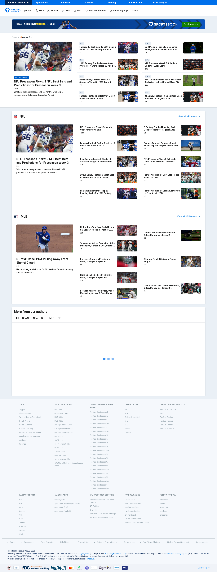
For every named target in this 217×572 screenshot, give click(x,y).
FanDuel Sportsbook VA (99, 481)
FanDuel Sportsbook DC (99, 431)
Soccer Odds (59, 452)
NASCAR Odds (60, 455)
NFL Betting (94, 506)
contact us (89, 559)
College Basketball (132, 417)
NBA (68, 10)
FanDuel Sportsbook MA (99, 450)
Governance (29, 542)
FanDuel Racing (166, 421)
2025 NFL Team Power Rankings (103, 514)
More (135, 10)
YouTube (163, 511)
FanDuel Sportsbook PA (99, 473)
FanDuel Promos (97, 10)
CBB (21, 534)
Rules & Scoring (25, 425)
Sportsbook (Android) (62, 511)
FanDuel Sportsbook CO (99, 424)
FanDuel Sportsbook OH (99, 470)
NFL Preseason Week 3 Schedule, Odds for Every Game (161, 64)
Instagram (164, 507)
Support (22, 409)
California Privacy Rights (107, 542)
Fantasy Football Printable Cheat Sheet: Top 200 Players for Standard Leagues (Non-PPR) (161, 146)
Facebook (164, 500)
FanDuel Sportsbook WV (99, 489)
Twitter (162, 503)
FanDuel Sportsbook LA (99, 447)
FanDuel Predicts (167, 429)
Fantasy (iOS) (59, 500)
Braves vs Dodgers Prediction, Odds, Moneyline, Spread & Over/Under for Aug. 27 (95, 261)
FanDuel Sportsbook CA (99, 420)
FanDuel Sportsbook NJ (99, 462)
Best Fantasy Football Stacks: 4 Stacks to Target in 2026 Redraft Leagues (95, 82)
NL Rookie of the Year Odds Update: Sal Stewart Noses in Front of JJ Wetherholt (97, 230)
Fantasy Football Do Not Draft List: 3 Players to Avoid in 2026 (97, 97)
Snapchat (164, 515)
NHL (79, 10)
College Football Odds (63, 425)
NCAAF (54, 10)
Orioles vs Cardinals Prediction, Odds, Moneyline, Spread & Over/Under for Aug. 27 (159, 235)
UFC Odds (58, 448)
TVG (161, 413)
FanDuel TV (135, 2)
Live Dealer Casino (132, 511)
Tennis (22, 523)
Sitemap (22, 444)
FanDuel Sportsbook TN (99, 477)
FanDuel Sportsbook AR (99, 412)
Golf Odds (58, 440)
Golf (21, 519)
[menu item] (13, 7)
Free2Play (158, 2)
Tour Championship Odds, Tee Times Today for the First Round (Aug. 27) (163, 81)
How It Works (24, 421)
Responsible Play (26, 429)
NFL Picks (93, 510)
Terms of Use (129, 542)
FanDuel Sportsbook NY (99, 466)
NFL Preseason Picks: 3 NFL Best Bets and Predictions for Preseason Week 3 (43, 83)
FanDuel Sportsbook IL (98, 439)
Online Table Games (133, 519)
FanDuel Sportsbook (168, 409)
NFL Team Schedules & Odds (101, 518)
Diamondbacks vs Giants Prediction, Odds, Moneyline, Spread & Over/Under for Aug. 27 (162, 288)
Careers (13, 542)
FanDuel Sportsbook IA (99, 435)
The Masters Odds (62, 444)
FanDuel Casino (166, 417)
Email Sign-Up (120, 10)
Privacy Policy (83, 542)
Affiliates (22, 440)
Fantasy (65, 2)
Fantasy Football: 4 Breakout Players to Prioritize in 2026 (162, 192)
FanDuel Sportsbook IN (99, 443)
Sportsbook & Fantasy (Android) (67, 503)
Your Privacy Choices (151, 542)
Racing (112, 2)
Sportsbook (42, 2)
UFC (126, 425)
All (17, 318)
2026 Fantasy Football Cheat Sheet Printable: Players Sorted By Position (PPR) (97, 66)
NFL (30, 10)
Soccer (127, 429)
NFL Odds (58, 409)
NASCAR (22, 526)
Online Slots (130, 500)
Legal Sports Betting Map (29, 436)
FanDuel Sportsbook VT (99, 485)
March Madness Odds (63, 432)
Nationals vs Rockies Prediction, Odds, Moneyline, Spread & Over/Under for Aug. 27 (96, 277)
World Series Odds (62, 459)
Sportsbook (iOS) (61, 507)
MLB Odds (58, 421)
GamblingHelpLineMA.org (115, 554)
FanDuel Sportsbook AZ (99, 416)
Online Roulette (131, 515)
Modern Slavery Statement (30, 432)
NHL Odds (58, 436)
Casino (89, 2)
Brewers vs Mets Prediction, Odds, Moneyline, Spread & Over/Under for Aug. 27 (98, 293)
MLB (41, 10)
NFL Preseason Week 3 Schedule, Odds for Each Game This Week (160, 160)
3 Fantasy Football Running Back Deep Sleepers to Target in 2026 (163, 97)
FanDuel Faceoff (166, 425)
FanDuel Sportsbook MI (99, 454)
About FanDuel (25, 413)
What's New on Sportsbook (30, 417)
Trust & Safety (47, 542)
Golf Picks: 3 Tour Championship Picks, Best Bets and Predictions (161, 48)
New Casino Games (133, 503)
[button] (191, 24)
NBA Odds (58, 417)
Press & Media (202, 542)
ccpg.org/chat (83, 554)
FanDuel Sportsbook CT (99, 427)
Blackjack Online (131, 507)
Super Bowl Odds (61, 413)
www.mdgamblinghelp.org (177, 554)
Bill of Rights (65, 542)
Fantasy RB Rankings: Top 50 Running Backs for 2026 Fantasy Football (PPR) (97, 49)
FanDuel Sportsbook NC (99, 458)
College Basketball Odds (64, 429)
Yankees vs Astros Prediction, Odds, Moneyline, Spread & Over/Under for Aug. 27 (98, 246)
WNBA (22, 530)
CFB (21, 515)
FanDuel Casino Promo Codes (137, 523)
